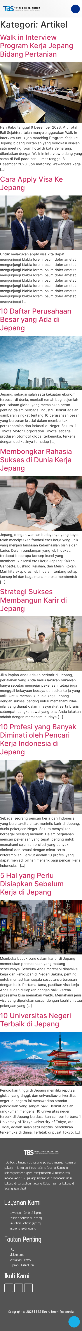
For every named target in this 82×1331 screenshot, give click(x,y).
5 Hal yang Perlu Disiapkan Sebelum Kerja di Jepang (32, 884)
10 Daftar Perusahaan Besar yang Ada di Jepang (35, 319)
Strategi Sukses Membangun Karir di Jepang (33, 600)
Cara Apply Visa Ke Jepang (31, 183)
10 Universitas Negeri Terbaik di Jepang (35, 1019)
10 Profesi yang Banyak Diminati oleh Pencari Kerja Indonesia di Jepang (38, 739)
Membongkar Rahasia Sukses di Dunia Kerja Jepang (36, 460)
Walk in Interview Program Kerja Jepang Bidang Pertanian (36, 45)
